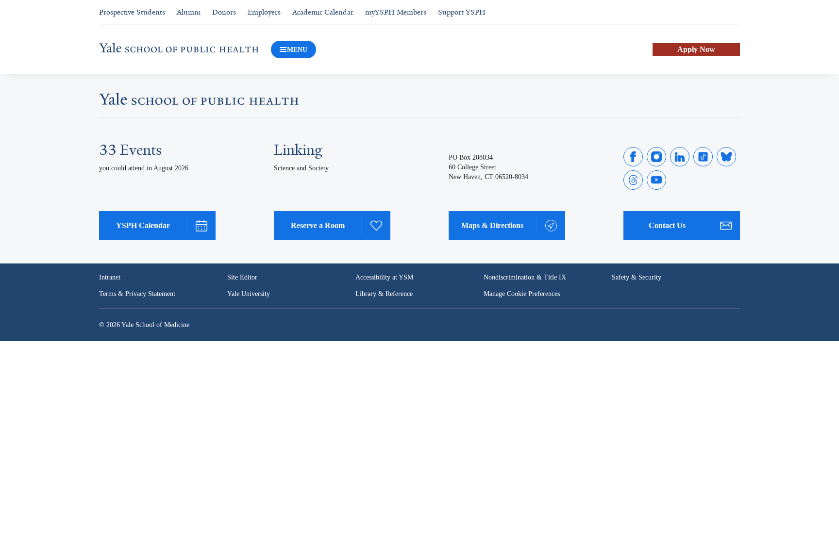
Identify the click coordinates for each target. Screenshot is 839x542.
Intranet (109, 277)
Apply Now (696, 49)
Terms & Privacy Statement (137, 293)
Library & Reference (384, 293)
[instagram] (656, 156)
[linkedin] (679, 156)
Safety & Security (636, 277)
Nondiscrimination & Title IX (525, 277)
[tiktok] (703, 156)
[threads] (633, 180)
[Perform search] (734, 12)
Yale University (248, 293)
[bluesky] (726, 156)
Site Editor (242, 277)
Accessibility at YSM (384, 277)
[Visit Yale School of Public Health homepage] (199, 102)
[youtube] (656, 180)
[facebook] (633, 156)
